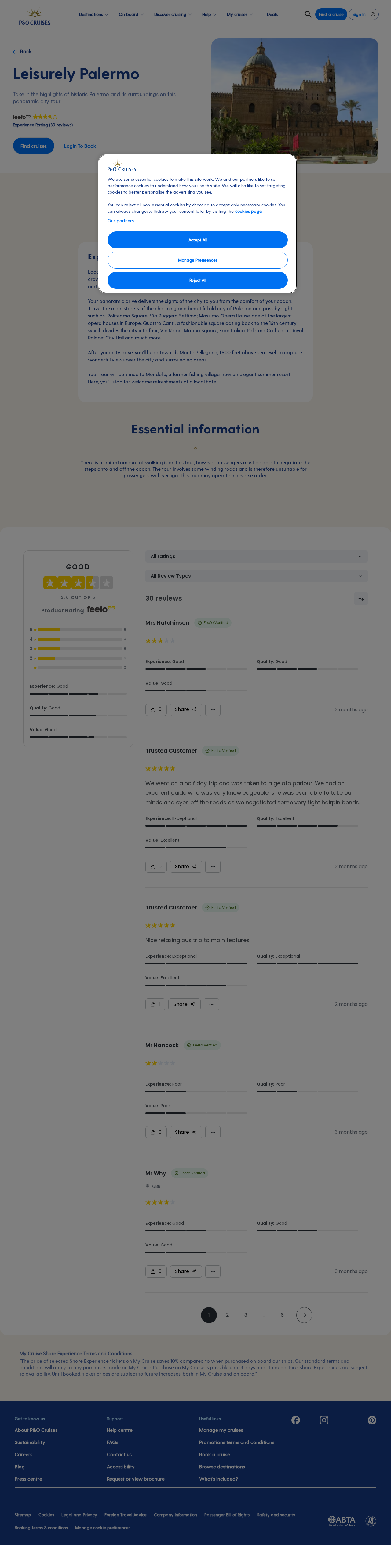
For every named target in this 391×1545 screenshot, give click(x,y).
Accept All (197, 239)
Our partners (121, 220)
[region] (197, 223)
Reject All (197, 280)
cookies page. (248, 211)
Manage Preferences (197, 260)
